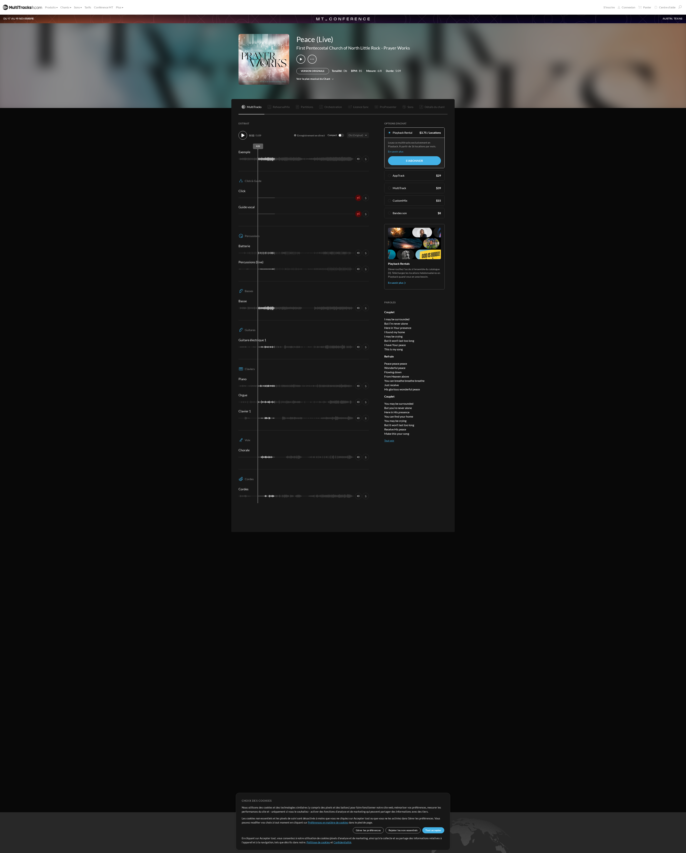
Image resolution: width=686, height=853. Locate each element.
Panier (647, 7)
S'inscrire (609, 7)
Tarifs (87, 7)
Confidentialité (342, 842)
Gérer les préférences (368, 830)
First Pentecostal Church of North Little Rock (338, 47)
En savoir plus (395, 151)
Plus (118, 7)
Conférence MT (103, 7)
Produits (50, 7)
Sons (77, 7)
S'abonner (414, 160)
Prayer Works (397, 47)
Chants (64, 7)
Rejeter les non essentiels (403, 830)
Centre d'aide (667, 7)
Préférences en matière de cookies (328, 822)
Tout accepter (433, 830)
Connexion (628, 7)
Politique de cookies (318, 842)
